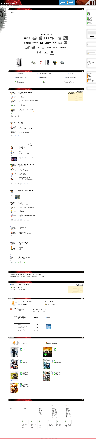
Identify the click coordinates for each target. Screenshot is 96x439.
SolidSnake (40, 410)
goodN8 (53, 408)
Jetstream (54, 416)
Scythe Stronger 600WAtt (23, 210)
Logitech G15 (21, 256)
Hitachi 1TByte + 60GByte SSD (25, 251)
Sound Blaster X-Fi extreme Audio (26, 190)
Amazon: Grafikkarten (53, 438)
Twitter (89, 15)
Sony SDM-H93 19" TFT (23, 242)
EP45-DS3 (20, 122)
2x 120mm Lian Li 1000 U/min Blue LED (28, 208)
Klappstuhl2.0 (54, 417)
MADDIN (67, 411)
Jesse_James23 (68, 414)
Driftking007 (54, 414)
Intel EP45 (21, 123)
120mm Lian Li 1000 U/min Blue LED (27, 207)
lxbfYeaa (89, 61)
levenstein (40, 414)
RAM (89, 75)
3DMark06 (90, 17)
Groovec (40, 412)
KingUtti (53, 415)
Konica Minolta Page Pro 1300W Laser (27, 259)
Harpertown (21, 93)
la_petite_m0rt (54, 413)
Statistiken (90, 20)
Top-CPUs (89, 18)
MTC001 (40, 413)
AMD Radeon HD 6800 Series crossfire (27, 164)
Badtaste (67, 408)
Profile (89, 14)
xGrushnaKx (54, 411)
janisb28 (67, 409)
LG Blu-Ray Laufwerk (23, 253)
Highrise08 (68, 410)
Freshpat (67, 415)
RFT (20, 191)
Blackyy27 (40, 409)
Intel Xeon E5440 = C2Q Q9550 (25, 92)
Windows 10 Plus (91, 80)
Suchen (89, 12)
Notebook (89, 77)
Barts (20, 166)
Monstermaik (54, 412)
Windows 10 (90, 79)
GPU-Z (89, 22)
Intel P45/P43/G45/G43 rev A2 (24, 124)
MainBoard (90, 76)
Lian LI (20, 203)
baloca (89, 64)
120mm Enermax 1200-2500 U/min (27, 206)
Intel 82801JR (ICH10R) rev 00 (25, 126)
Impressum (90, 23)
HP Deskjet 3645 (21, 258)
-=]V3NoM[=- (54, 409)
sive (39, 411)
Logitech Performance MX (24, 257)
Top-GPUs (89, 19)
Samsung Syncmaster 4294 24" (25, 226)
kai (66, 412)
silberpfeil (40, 408)
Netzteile (89, 78)
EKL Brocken (21, 110)
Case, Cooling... (90, 81)
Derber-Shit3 (90, 63)
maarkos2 (54, 410)
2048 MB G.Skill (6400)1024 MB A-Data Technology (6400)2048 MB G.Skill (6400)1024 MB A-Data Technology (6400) (26, 143)
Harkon (89, 65)
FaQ (89, 13)
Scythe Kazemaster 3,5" (23, 204)
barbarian (68, 417)
